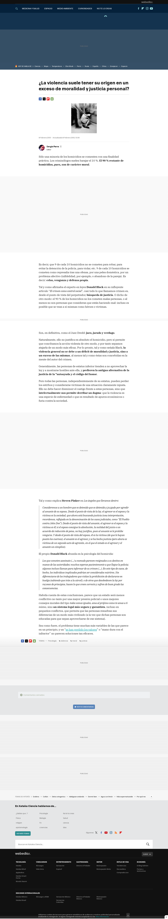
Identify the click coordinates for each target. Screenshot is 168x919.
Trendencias (121, 865)
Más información (102, 916)
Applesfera (20, 872)
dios (65, 827)
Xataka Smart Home (21, 877)
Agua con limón (107, 796)
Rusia (87, 66)
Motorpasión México (101, 898)
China (104, 66)
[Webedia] (147, 1)
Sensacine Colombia (60, 901)
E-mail (52, 98)
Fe (40, 822)
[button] (54, 146)
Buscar (148, 844)
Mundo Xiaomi (21, 881)
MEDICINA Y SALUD (30, 8)
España (95, 66)
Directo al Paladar (83, 865)
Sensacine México (63, 897)
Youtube (151, 8)
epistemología (21, 827)
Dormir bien (92, 796)
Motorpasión (101, 865)
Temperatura (57, 66)
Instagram (147, 8)
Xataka (18, 865)
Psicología (52, 640)
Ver (85, 707)
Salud (65, 818)
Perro (79, 66)
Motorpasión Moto (104, 869)
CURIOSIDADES (85, 8)
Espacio (124, 66)
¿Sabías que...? (22, 813)
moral (74, 640)
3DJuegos (40, 865)
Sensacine (60, 865)
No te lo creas (68, 813)
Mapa (46, 66)
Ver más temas (22, 833)
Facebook (138, 8)
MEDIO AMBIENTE (65, 8)
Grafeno (36, 796)
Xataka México (21, 897)
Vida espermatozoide (125, 796)
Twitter (44, 98)
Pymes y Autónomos (141, 870)
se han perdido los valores (81, 629)
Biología (42, 818)
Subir (145, 854)
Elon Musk (69, 66)
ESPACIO (48, 8)
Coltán (45, 796)
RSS (116, 832)
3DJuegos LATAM (42, 897)
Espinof (59, 869)
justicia (84, 640)
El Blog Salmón (142, 865)
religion (19, 822)
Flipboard (142, 8)
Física (18, 818)
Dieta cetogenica (59, 796)
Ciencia (37, 66)
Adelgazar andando (76, 796)
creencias (43, 827)
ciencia (66, 822)
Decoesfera (121, 869)
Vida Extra (40, 869)
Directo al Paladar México (83, 898)
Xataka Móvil (21, 869)
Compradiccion (123, 872)
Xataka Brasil (21, 900)
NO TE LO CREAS (104, 8)
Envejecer (114, 66)
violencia (64, 640)
